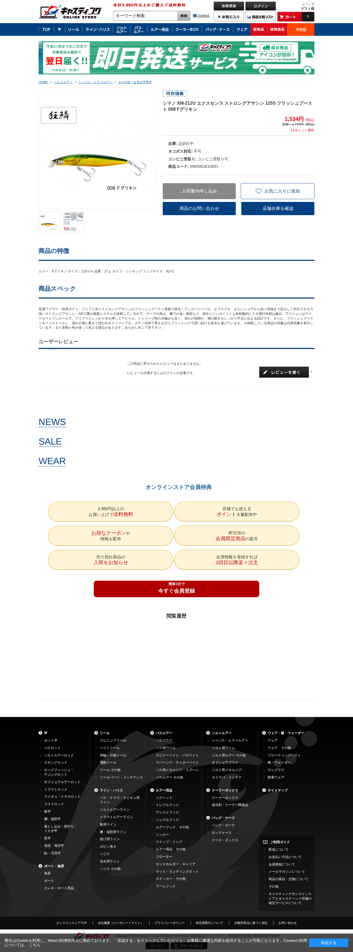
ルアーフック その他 (172, 827)
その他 (274, 886)
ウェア (273, 740)
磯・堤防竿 (52, 819)
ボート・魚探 (54, 866)
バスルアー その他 (169, 777)
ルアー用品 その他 (171, 849)
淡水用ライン (110, 861)
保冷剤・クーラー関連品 (230, 805)
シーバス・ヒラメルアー (230, 740)
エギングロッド (55, 762)
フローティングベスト (284, 755)
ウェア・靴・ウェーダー (286, 733)
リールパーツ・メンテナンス (121, 777)
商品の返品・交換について (288, 879)
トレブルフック (167, 805)
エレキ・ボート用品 (59, 888)
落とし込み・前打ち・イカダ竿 (60, 828)
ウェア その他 (279, 748)
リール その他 (110, 770)
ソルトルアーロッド (59, 755)
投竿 (47, 838)
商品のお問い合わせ (199, 208)
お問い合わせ (288, 922)
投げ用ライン (110, 839)
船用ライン (108, 824)
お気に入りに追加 (282, 191)
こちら (35, 945)
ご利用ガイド (280, 842)
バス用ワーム (166, 748)
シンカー (162, 835)
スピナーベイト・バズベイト (177, 755)
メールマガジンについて (287, 871)
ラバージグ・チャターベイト (177, 762)
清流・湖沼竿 (54, 846)
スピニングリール (113, 740)
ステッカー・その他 (171, 879)
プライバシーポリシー (169, 922)
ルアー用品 (164, 790)
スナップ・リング (169, 842)
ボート (49, 881)
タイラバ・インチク (227, 777)
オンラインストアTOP (71, 922)
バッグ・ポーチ (223, 825)
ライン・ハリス (111, 790)
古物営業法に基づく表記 (251, 922)
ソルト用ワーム (223, 748)
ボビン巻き (108, 846)
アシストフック (167, 812)
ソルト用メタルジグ (227, 770)
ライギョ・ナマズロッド (62, 797)
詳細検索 (203, 15)
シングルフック (167, 820)
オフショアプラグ (225, 762)
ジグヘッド (164, 798)
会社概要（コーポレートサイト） (120, 922)
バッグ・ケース (223, 818)
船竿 (47, 811)
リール (105, 733)
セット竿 (50, 740)
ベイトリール (110, 748)
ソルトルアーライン (115, 810)
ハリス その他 (110, 869)
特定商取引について (209, 922)
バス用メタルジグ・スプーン (177, 770)
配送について (278, 849)
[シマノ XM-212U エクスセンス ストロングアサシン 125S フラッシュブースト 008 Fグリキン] (49, 222)
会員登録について (282, 864)
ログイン (169, 373)
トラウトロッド (55, 789)
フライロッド (54, 804)
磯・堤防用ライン (113, 832)
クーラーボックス (225, 790)
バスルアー (164, 733)
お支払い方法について (285, 857)
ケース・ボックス (225, 840)
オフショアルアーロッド (62, 782)
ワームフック (166, 886)
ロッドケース (222, 833)
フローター (164, 857)
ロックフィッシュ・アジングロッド (59, 772)
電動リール (108, 762)
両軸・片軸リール (113, 755)
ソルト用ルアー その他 (229, 755)
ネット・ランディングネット (177, 871)
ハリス (105, 854)
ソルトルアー (222, 733)
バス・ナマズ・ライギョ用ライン (120, 800)
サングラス (276, 770)
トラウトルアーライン (116, 817)
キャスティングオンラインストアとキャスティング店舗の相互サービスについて (290, 898)
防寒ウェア (276, 777)
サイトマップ (278, 790)
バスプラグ (164, 740)
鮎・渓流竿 (52, 853)
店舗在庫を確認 (278, 208)
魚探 (47, 873)
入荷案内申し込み (199, 191)
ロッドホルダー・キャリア (176, 864)
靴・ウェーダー (279, 762)
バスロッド (52, 748)
